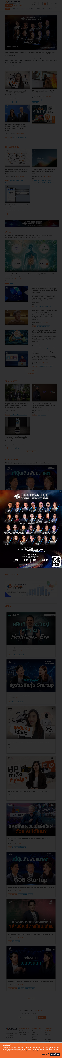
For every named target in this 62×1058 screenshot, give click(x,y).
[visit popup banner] (31, 529)
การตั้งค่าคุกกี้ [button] (45, 1054)
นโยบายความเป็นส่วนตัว (31, 1051)
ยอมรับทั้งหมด (55, 1054)
